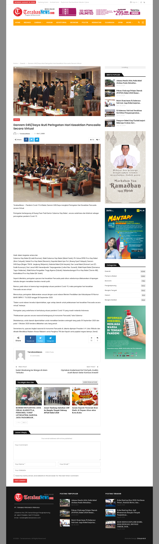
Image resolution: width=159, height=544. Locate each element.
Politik (85, 22)
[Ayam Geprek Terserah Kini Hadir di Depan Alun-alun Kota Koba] (85, 396)
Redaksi (27, 22)
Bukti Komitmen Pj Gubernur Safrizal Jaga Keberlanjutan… (128, 102)
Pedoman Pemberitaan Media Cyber (75, 2)
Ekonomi (74, 22)
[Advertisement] (79, 43)
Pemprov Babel (111, 276)
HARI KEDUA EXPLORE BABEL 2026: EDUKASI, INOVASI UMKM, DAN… (129, 524)
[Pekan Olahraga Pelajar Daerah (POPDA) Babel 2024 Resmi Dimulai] (110, 93)
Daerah (37, 22)
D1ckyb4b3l (141, 538)
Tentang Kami (43, 2)
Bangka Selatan (111, 300)
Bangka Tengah (111, 290)
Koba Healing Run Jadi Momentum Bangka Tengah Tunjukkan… (128, 512)
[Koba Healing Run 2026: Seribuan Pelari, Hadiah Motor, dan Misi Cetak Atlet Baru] (110, 503)
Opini (120, 22)
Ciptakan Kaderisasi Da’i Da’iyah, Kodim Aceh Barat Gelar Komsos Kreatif (79, 371)
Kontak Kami (54, 2)
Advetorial (61, 22)
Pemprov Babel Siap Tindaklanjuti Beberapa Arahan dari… (130, 121)
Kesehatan (96, 22)
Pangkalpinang (110, 285)
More (128, 22)
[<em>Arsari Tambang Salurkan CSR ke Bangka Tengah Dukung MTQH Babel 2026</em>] (57, 396)
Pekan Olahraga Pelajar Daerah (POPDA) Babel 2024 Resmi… (129, 92)
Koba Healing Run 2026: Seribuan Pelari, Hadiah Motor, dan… (131, 501)
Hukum (49, 22)
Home (17, 22)
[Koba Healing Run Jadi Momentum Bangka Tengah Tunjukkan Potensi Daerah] (110, 513)
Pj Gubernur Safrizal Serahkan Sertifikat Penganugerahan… (129, 111)
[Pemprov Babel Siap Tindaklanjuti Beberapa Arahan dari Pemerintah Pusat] (110, 123)
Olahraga (109, 22)
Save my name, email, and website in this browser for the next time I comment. (47, 476)
